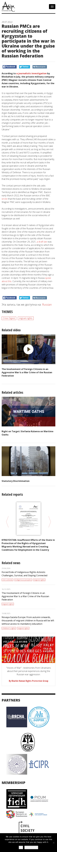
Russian (47, 304)
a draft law (42, 241)
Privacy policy (31, 847)
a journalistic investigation (31, 73)
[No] (53, 842)
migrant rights (25, 318)
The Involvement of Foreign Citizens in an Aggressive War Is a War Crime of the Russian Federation (27, 372)
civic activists (7, 580)
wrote (4, 198)
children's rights (8, 628)
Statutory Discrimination (15, 480)
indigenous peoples (23, 580)
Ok (21, 847)
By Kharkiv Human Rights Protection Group (28, 680)
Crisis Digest (9, 318)
